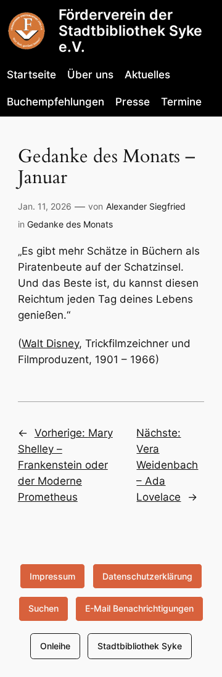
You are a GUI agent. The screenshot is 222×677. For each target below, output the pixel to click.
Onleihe (55, 646)
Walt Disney (50, 343)
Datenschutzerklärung (147, 576)
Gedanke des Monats (70, 224)
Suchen (43, 608)
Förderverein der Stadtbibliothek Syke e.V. (130, 30)
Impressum (52, 576)
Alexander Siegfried (146, 206)
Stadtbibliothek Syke (139, 646)
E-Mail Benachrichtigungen (139, 608)
